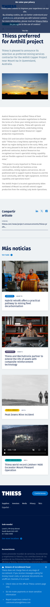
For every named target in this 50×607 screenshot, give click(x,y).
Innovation (9, 296)
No (26, 31)
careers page (40, 584)
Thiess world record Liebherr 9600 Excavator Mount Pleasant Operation (24, 467)
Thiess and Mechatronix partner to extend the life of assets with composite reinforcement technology (24, 360)
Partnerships (10, 351)
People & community (12, 410)
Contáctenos (40, 493)
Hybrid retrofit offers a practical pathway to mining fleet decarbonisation (22, 303)
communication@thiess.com (18, 603)
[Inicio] (11, 493)
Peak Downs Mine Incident (19, 414)
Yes (23, 31)
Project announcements (13, 460)
